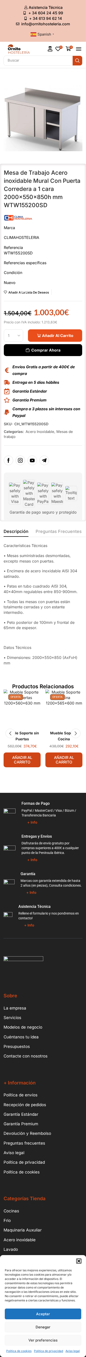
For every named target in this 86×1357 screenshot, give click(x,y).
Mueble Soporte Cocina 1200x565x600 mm (64, 739)
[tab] (16, 532)
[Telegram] (44, 460)
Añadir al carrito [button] (22, 759)
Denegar (43, 1327)
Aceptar (43, 1314)
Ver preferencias (43, 1340)
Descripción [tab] (16, 531)
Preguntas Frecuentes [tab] (59, 531)
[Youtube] (32, 460)
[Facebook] (8, 460)
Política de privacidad (48, 1351)
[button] (78, 1261)
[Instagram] (20, 460)
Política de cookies (19, 1351)
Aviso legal (72, 1351)
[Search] (77, 60)
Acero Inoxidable (40, 431)
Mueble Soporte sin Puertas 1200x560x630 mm (22, 739)
